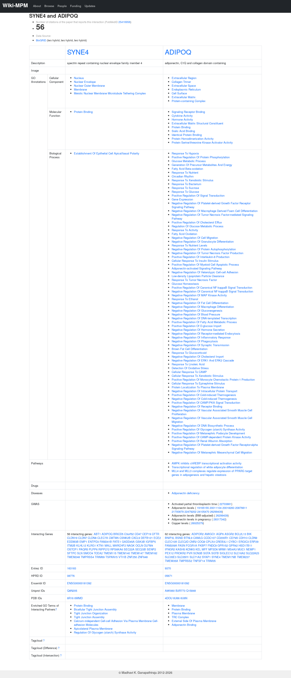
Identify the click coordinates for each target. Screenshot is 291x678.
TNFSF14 (199, 561)
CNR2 (193, 542)
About (37, 6)
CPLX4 (210, 542)
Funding (75, 6)
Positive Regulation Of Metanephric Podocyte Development (208, 433)
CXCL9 (135, 538)
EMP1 (83, 542)
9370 (168, 568)
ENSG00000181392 (79, 583)
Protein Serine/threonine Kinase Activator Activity (202, 142)
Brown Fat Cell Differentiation (189, 349)
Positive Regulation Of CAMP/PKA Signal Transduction (206, 402)
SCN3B (197, 553)
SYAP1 (206, 557)
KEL (198, 549)
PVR (189, 553)
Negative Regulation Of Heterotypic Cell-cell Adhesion (205, 272)
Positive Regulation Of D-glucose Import (196, 326)
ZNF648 (143, 557)
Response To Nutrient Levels (189, 245)
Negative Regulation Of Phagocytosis (195, 341)
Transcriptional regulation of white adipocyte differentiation (207, 467)
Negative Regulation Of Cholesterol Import (198, 356)
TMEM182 (150, 553)
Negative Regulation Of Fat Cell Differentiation (200, 303)
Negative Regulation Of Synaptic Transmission (200, 345)
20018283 (228, 508)
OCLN (139, 545)
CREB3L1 (222, 542)
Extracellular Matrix (184, 97)
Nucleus (79, 78)
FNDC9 (212, 545)
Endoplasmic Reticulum (186, 89)
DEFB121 (147, 538)
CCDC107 (210, 538)
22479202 (190, 512)
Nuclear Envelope (85, 82)
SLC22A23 (252, 553)
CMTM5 (114, 538)
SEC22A (129, 549)
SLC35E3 (170, 557)
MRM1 (223, 549)
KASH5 (180, 549)
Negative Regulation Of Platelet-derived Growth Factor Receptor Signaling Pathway (211, 205)
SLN (79, 553)
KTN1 (100, 545)
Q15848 (191, 591)
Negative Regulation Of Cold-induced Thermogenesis (204, 399)
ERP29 (254, 542)
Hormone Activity (182, 119)
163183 (71, 568)
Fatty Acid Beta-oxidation (187, 169)
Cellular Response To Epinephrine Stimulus (198, 383)
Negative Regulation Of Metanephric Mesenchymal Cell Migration (212, 452)
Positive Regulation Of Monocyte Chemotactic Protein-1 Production (213, 379)
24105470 (203, 512)
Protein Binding (83, 112)
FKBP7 (202, 545)
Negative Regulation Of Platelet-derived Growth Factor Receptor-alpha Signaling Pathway (215, 447)
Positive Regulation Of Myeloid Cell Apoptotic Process (205, 264)
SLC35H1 (183, 557)
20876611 (241, 508)
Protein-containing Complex (189, 101)
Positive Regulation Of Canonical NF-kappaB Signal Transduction (212, 287)
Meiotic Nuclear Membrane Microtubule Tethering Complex (110, 93)
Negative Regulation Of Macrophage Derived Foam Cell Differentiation (215, 211)
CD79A (233, 538)
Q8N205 (72, 591)
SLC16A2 (239, 553)
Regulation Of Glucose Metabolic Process (197, 226)
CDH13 (243, 538)
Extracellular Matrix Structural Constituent (197, 123)
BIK (249, 534)
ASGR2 (229, 534)
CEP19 (146, 534)
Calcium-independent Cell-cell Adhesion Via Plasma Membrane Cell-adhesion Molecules (116, 623)
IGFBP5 (151, 542)
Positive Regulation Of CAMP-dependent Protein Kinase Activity (211, 437)
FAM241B (106, 542)
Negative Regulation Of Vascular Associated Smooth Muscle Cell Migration (212, 420)
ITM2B (71, 545)
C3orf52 (129, 534)
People (62, 6)
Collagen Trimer (181, 82)
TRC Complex (180, 617)
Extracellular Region (184, 78)
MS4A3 (232, 549)
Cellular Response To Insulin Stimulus (195, 261)
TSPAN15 (111, 557)
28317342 (219, 519)
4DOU (168, 598)
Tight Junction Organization (91, 613)
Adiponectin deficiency (186, 493)
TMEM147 (137, 553)
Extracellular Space (184, 85)
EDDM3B (73, 542)
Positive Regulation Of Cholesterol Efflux (197, 222)
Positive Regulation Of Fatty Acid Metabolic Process (204, 322)
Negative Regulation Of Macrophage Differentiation (203, 307)
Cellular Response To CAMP (189, 372)
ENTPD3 (93, 542)
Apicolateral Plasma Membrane (93, 628)
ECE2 (157, 538)
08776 (71, 576)
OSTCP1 (72, 549)
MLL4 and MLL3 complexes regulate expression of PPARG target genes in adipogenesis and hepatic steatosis (212, 473)
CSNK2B (125, 538)
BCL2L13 (240, 534)
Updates (90, 6)
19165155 (203, 508)
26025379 (197, 523)
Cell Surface (179, 93)
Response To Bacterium (186, 184)
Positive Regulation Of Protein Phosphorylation (201, 157)
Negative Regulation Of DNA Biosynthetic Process (203, 425)
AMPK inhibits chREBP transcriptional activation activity (207, 463)
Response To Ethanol (185, 299)
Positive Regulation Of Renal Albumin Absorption (202, 441)
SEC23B (140, 549)
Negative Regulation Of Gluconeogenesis (197, 310)
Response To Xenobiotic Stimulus (192, 180)
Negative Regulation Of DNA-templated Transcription (204, 318)
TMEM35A (171, 561)
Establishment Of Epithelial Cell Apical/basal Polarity (106, 153)
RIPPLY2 (103, 549)
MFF (204, 549)
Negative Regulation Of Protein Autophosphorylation (204, 249)
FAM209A (171, 545)
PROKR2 (180, 553)
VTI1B (122, 557)
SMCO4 (88, 553)
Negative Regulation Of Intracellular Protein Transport (204, 391)
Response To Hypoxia (185, 153)
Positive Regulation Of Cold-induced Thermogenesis (204, 395)
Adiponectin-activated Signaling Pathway (197, 268)
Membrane (80, 89)
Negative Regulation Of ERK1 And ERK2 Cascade (203, 360)
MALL (108, 545)
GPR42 (233, 545)
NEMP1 (251, 549)
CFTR (155, 534)
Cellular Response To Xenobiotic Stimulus (197, 376)
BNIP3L (169, 538)
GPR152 (223, 545)
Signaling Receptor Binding (188, 112)
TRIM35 (211, 561)
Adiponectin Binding (184, 625)
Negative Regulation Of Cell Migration (195, 238)
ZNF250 (132, 557)
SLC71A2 (195, 557)
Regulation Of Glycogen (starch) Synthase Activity (105, 632)
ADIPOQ (178, 51)
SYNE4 (78, 51)
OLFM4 (148, 545)
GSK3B (140, 542)
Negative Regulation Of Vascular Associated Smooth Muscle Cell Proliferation (212, 412)
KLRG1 (91, 545)
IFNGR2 (170, 549)
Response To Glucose (185, 192)
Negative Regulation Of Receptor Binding (197, 406)
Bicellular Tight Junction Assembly (95, 609)
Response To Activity (185, 230)
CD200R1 (222, 538)
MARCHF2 (119, 545)
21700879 (178, 512)
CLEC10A (171, 542)
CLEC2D (183, 542)
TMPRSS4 (87, 557)
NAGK (131, 545)
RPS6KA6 (116, 549)
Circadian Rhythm (183, 176)
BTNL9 (188, 538)
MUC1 (241, 549)
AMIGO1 (210, 534)
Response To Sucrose (185, 188)
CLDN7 (82, 538)
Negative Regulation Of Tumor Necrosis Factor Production (207, 253)
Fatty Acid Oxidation (184, 234)
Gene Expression (182, 199)
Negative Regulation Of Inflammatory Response (201, 337)
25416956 (124, 22)
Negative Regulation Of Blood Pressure (196, 314)
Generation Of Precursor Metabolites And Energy (202, 165)
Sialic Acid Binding (183, 131)
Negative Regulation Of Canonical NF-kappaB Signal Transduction (212, 291)
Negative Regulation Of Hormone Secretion (198, 330)
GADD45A (128, 542)
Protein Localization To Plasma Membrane (198, 387)
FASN (181, 545)
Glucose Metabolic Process (189, 161)
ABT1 (97, 534)
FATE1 (117, 542)
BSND (179, 538)
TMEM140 (123, 553)
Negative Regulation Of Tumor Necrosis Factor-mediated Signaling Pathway (212, 216)
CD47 (138, 534)
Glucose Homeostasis (185, 284)
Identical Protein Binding (187, 135)
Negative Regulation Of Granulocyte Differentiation (203, 241)
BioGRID (41, 40)
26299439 (216, 512)
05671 (168, 576)
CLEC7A (102, 538)
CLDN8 (92, 538)
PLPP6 (93, 549)
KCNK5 (190, 549)
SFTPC (71, 553)
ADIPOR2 (198, 534)
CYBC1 (233, 542)
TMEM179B (228, 557)
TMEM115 (110, 553)
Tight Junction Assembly (89, 617)
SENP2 (151, 549)
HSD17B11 (245, 545)
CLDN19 (72, 538)
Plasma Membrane (183, 613)
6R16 (70, 598)
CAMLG (198, 538)
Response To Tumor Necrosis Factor (194, 280)
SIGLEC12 (226, 553)
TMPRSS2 (185, 561)
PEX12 (169, 553)
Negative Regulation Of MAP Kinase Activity (199, 295)
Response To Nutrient (185, 172)
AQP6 (220, 534)
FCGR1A (191, 545)
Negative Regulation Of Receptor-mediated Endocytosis (206, 333)
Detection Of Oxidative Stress (190, 368)
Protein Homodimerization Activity (193, 139)
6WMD (78, 598)
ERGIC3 (244, 542)
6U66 (176, 598)
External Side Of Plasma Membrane (194, 621)
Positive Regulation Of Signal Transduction (198, 195)
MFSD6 (213, 549)
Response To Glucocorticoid (189, 353)
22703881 (225, 504)
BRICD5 (118, 534)
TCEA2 (98, 553)
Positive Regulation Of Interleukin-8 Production (200, 257)
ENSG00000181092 (177, 583)
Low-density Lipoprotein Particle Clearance (198, 276)
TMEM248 (73, 557)
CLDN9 (252, 538)
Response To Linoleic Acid (188, 364)
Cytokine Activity (182, 116)
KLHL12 (81, 545)
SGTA (206, 553)
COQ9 (201, 542)
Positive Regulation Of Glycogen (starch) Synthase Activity (208, 429)
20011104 (216, 508)
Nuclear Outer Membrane (89, 85)
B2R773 (180, 591)
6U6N (183, 598)
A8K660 (170, 591)
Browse (49, 6)
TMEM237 (243, 557)
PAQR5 (83, 549)
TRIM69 (100, 557)
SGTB (215, 553)
